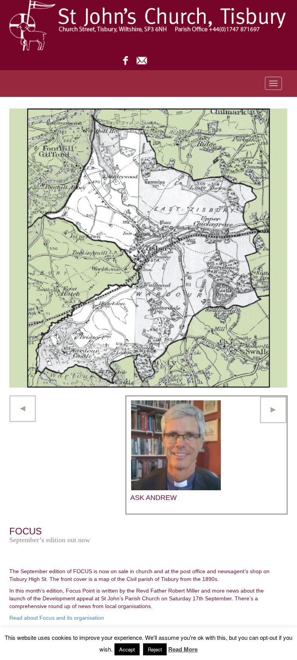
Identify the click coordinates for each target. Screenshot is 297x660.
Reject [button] (155, 649)
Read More (183, 649)
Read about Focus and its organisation (56, 618)
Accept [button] (127, 649)
